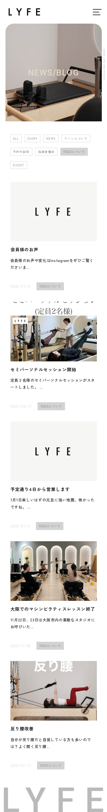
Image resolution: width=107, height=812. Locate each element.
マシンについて (76, 138)
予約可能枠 (21, 151)
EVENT (18, 165)
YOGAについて (74, 151)
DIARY (32, 138)
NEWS (51, 138)
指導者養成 (46, 151)
